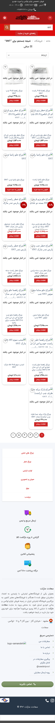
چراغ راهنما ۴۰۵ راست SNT (41, 92)
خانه (48, 41)
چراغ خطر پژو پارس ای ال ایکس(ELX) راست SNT (14, 136)
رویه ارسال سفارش (42, 672)
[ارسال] (7, 27)
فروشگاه (38, 41)
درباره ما (46, 653)
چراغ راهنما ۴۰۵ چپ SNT (14, 92)
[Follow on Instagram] (52, 701)
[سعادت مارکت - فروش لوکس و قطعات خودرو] (27, 18)
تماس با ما (45, 647)
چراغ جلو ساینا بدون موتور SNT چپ (41, 316)
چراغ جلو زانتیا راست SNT (40, 180)
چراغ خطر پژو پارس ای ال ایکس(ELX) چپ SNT (41, 136)
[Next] (13, 435)
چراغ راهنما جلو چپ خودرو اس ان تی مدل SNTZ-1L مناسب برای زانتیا (14, 319)
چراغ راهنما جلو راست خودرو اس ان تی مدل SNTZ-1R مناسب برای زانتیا (41, 368)
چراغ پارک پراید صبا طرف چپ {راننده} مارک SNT (41, 415)
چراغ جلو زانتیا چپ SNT (14, 180)
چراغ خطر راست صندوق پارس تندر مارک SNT (14, 225)
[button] (50, 18)
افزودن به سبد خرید (41, 189)
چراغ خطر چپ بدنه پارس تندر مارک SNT (41, 271)
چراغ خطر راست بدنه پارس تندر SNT (14, 271)
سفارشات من (44, 641)
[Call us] (47, 701)
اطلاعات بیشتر (41, 100)
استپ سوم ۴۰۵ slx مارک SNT (14, 366)
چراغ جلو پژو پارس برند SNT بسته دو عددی (41, 225)
